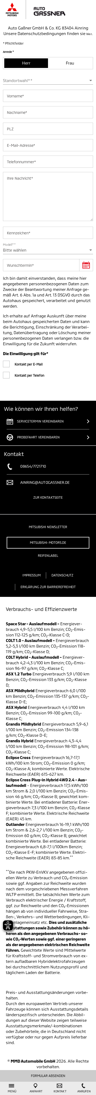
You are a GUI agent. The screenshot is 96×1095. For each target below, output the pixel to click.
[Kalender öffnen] (86, 265)
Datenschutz (62, 575)
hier (88, 34)
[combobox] (48, 80)
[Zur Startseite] (41, 9)
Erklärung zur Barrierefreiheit (48, 587)
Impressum (31, 575)
